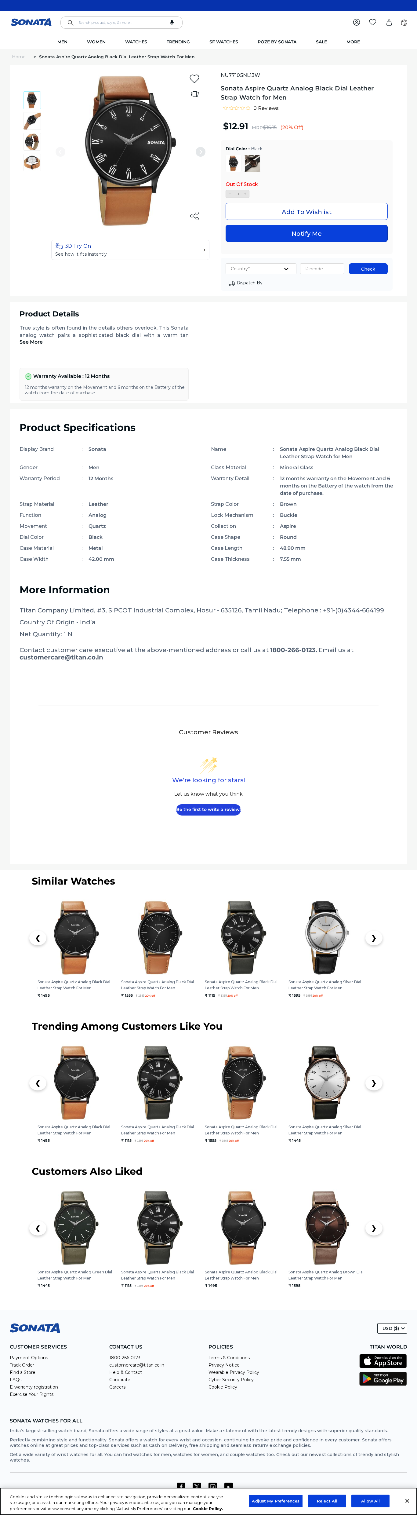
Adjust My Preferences (275, 1500)
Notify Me (307, 233)
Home (19, 57)
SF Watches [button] (223, 42)
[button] (130, 250)
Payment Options (29, 1357)
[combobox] (121, 22)
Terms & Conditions (229, 1357)
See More (31, 342)
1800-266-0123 (124, 1357)
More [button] (353, 42)
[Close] (407, 1501)
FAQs (15, 1379)
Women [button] (96, 42)
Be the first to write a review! (208, 809)
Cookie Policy (223, 1387)
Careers (117, 1387)
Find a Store (22, 1372)
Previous (60, 151)
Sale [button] (321, 42)
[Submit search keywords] (70, 23)
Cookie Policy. (208, 1508)
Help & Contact (125, 1372)
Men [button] (62, 42)
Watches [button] (136, 42)
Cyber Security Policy (231, 1379)
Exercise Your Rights (31, 1394)
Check (368, 269)
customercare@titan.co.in (136, 1365)
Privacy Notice (224, 1365)
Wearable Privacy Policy (234, 1372)
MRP (257, 127)
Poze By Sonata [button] (277, 42)
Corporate (119, 1379)
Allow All (370, 1500)
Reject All (327, 1500)
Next (200, 151)
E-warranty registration (34, 1387)
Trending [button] (178, 42)
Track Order (22, 1365)
